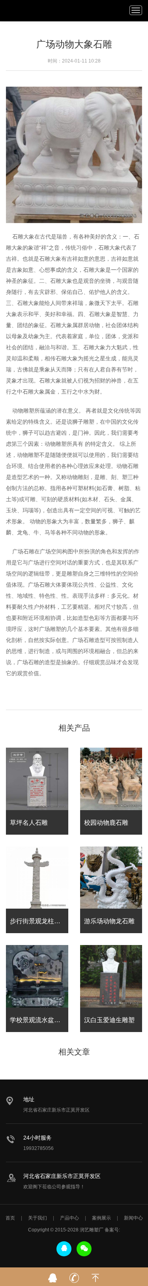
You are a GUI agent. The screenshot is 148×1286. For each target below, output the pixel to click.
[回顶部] (95, 1275)
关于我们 (37, 1218)
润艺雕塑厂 (20, 10)
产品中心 (69, 1218)
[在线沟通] (53, 1275)
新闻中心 (133, 1218)
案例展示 (101, 1218)
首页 (10, 1218)
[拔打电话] (74, 1275)
